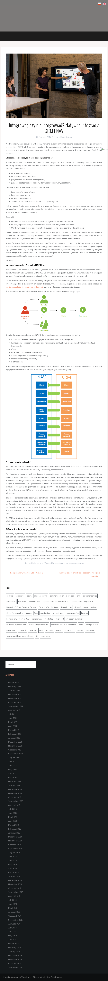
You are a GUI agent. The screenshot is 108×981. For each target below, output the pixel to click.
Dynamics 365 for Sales (48, 607)
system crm (69, 630)
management (37, 619)
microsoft (60, 619)
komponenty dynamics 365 (17, 619)
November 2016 (15, 959)
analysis (9, 596)
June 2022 (12, 718)
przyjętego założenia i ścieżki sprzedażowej (24, 287)
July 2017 (12, 927)
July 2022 (12, 714)
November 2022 (15, 698)
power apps (11, 630)
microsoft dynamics (75, 619)
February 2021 (14, 781)
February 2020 (14, 829)
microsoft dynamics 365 (16, 624)
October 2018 (14, 888)
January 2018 (14, 912)
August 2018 (14, 896)
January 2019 (14, 876)
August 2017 (14, 924)
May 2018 (12, 908)
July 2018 (12, 900)
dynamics (22, 601)
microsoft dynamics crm (39, 624)
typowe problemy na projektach (19, 636)
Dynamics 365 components (82, 601)
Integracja (38, 563)
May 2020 (12, 817)
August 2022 (14, 710)
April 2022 (12, 726)
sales (41, 630)
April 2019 (12, 868)
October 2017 (14, 916)
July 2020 (12, 809)
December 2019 (15, 837)
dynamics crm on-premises (85, 607)
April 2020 (12, 821)
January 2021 (14, 785)
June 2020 (12, 813)
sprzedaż (49, 630)
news (81, 624)
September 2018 (15, 892)
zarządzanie (45, 636)
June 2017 (12, 931)
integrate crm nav (76, 563)
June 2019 (12, 860)
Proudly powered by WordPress (17, 977)
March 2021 (13, 777)
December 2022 (15, 694)
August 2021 (14, 757)
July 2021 (12, 761)
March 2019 (13, 872)
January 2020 (14, 833)
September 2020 (15, 801)
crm (78, 596)
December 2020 (15, 789)
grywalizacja (58, 613)
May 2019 (12, 864)
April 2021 (12, 773)
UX (37, 636)
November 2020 (15, 793)
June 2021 (12, 765)
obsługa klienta (92, 624)
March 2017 (13, 943)
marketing (49, 619)
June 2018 (12, 904)
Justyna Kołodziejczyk (63, 137)
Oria (42, 977)
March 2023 (13, 682)
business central (40, 596)
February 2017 (14, 947)
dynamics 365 (34, 601)
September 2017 (15, 920)
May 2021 (12, 769)
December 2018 (15, 880)
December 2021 (15, 742)
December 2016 (15, 955)
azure (29, 596)
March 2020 (13, 825)
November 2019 (15, 840)
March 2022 (13, 730)
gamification (45, 613)
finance (29, 613)
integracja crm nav (60, 563)
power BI (22, 630)
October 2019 (14, 844)
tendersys (90, 630)
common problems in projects (62, 596)
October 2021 (14, 749)
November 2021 (15, 746)
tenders (80, 630)
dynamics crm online (14, 613)
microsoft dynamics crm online (63, 624)
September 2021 (15, 753)
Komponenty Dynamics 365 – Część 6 (26, 573)
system (59, 630)
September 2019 (15, 848)
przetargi (33, 630)
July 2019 (12, 856)
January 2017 (14, 951)
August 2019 (14, 852)
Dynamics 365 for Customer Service (21, 607)
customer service (90, 596)
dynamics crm (66, 607)
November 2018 (15, 884)
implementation (72, 613)
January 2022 (14, 738)
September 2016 (15, 967)
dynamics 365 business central (55, 601)
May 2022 (12, 722)
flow (36, 613)
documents (11, 601)
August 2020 (14, 805)
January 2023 (14, 690)
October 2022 (14, 702)
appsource (20, 596)
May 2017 (12, 935)
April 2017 (12, 939)
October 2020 (14, 797)
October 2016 (14, 963)
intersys (84, 613)
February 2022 (14, 734)
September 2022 (15, 706)
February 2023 (14, 686)
